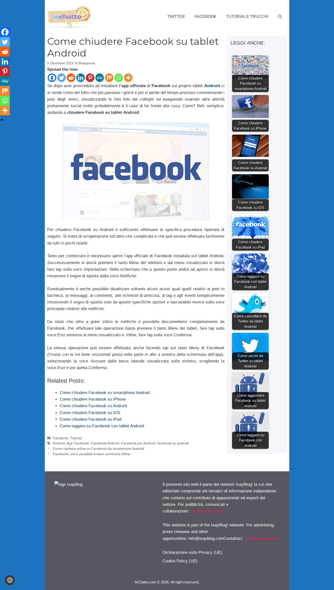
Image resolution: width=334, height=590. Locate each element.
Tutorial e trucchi (247, 16)
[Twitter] (61, 77)
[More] (128, 77)
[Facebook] (52, 77)
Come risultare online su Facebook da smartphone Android (98, 449)
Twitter (176, 16)
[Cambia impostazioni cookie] (10, 580)
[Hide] (2, 120)
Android (212, 85)
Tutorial (76, 438)
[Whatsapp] (118, 77)
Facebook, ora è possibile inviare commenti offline (91, 454)
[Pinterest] (90, 77)
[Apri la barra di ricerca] (280, 17)
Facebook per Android (138, 443)
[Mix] (109, 77)
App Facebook (78, 443)
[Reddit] (71, 77)
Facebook (205, 16)
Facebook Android (105, 443)
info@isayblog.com (207, 511)
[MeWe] (99, 77)
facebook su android (173, 443)
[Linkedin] (80, 77)
